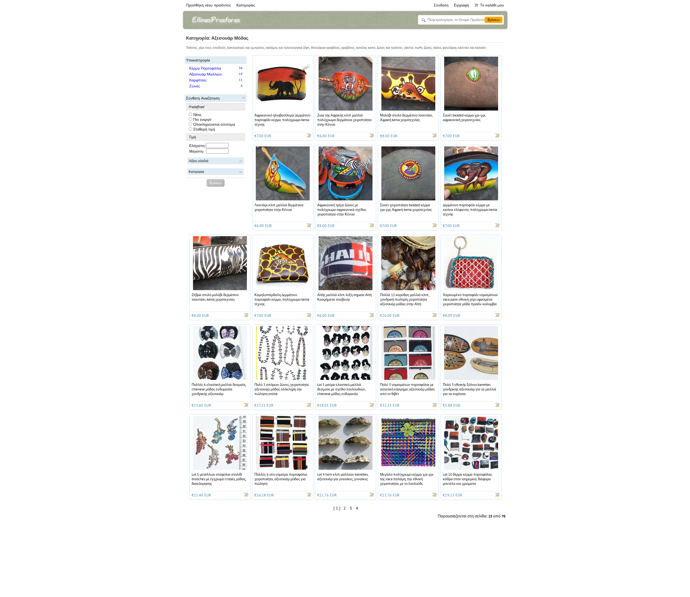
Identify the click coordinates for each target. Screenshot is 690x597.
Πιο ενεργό (201, 119)
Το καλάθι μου (492, 5)
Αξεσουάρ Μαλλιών (205, 74)
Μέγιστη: (196, 151)
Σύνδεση (441, 5)
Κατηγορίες (245, 5)
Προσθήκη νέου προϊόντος (208, 5)
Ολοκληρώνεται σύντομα (213, 124)
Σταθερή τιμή (203, 129)
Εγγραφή (461, 5)
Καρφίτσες (198, 80)
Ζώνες (194, 86)
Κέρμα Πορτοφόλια (205, 68)
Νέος (197, 114)
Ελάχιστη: (197, 145)
